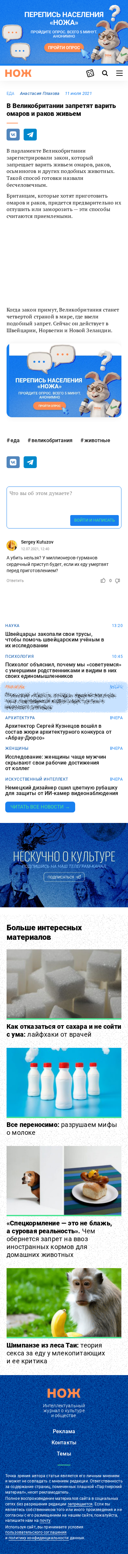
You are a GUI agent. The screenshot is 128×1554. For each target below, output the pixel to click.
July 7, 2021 (85, 292)
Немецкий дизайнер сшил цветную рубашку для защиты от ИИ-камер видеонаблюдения (61, 790)
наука (12, 625)
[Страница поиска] (105, 73)
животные (97, 440)
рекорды (15, 687)
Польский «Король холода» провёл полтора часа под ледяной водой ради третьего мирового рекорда (60, 701)
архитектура (20, 718)
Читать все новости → (40, 807)
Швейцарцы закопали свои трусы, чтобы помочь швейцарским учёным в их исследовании (54, 640)
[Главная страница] (18, 73)
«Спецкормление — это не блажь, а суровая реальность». (59, 1239)
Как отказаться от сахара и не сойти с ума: (64, 1030)
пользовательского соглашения (36, 1532)
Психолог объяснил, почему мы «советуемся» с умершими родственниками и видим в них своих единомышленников (63, 670)
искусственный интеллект (36, 779)
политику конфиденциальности (39, 1538)
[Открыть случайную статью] (90, 73)
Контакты (64, 1442)
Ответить (15, 580)
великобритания (52, 440)
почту (45, 1520)
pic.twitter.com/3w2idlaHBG (72, 280)
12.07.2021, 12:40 (35, 549)
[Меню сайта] (119, 73)
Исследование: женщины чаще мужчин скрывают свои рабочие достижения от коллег (55, 762)
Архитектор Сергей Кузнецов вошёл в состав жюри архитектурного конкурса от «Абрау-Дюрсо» (58, 732)
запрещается (80, 1504)
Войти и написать (94, 520)
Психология (19, 656)
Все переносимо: (62, 1128)
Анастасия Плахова (40, 93)
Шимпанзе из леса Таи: (56, 1353)
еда (11, 93)
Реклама (64, 1431)
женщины (17, 748)
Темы (64, 1454)
